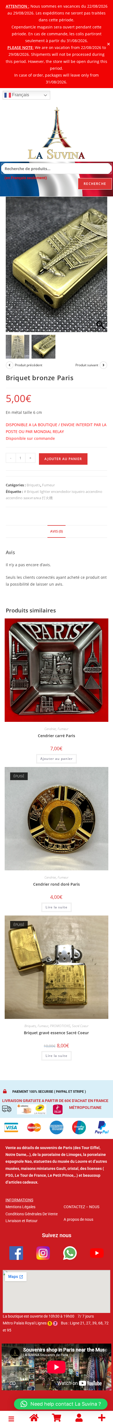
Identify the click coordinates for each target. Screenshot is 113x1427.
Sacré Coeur (80, 1026)
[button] (100, 267)
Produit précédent (28, 365)
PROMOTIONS (60, 1026)
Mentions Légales (20, 1207)
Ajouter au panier (63, 459)
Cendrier (50, 728)
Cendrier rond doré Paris (56, 884)
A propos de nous (78, 1219)
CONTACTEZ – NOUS (81, 1207)
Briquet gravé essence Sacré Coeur (56, 1032)
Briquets (33, 485)
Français (20, 94)
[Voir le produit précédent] (9, 365)
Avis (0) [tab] (56, 531)
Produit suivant (86, 365)
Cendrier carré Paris (56, 735)
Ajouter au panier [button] (56, 758)
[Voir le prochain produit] (103, 365)
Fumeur (48, 485)
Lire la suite (56, 907)
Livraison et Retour (21, 1221)
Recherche (95, 183)
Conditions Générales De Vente (31, 1214)
